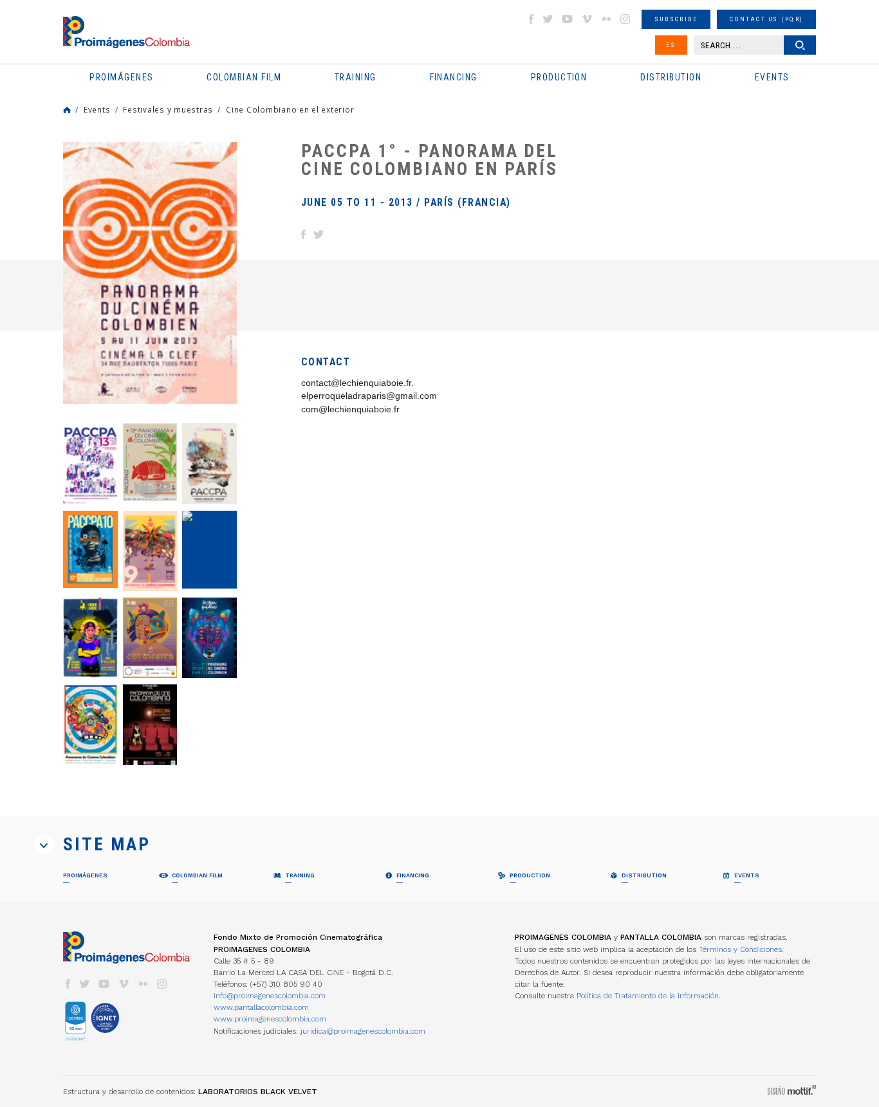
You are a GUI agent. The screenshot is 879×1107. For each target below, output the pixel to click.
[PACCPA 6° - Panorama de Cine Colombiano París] (150, 638)
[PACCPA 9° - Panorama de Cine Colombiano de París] (150, 551)
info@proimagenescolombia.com (270, 995)
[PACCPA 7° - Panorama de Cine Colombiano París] (90, 638)
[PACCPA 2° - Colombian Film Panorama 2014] (150, 724)
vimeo (586, 19)
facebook (530, 19)
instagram (625, 19)
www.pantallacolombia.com (261, 1007)
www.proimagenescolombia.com (270, 1018)
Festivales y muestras (168, 109)
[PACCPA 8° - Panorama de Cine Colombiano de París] (209, 550)
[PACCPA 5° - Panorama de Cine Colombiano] (209, 638)
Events (97, 109)
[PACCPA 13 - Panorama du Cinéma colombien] (90, 463)
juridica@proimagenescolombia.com (363, 1031)
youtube (567, 19)
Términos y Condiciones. (741, 949)
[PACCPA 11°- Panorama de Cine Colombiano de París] (209, 463)
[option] (150, 273)
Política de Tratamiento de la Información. (649, 995)
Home (67, 110)
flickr (606, 19)
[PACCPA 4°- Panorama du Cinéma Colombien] (90, 724)
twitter (548, 19)
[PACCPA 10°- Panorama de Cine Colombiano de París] (90, 549)
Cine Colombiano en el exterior (290, 109)
